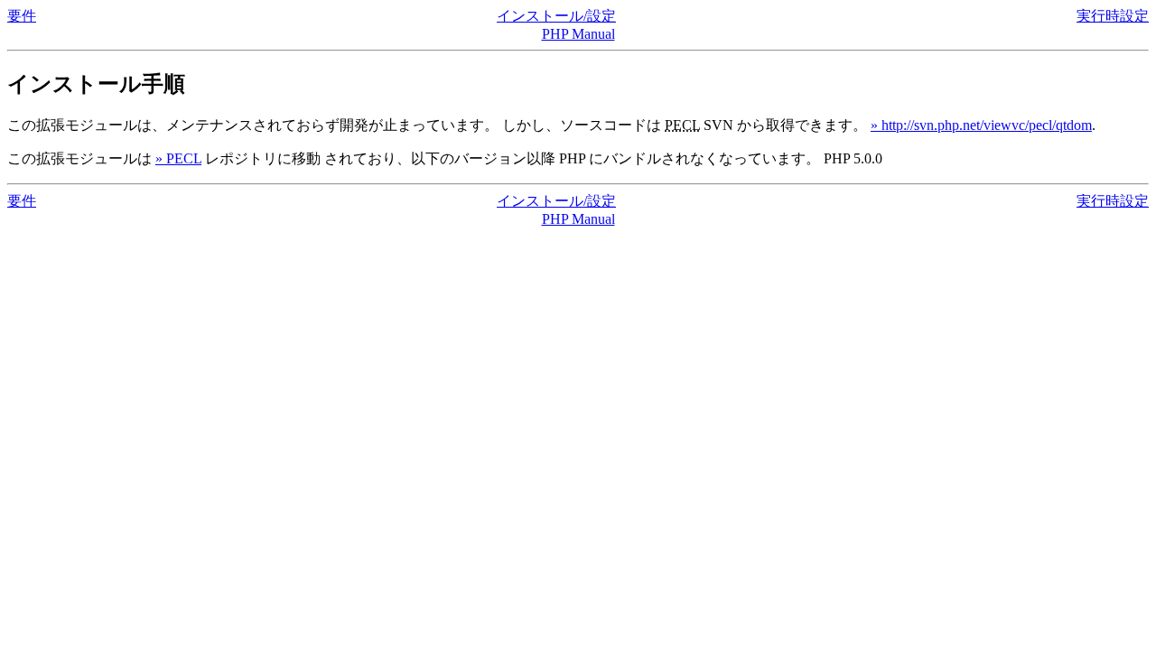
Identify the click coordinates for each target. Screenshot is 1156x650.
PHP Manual (578, 34)
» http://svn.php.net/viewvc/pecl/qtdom (981, 125)
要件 (21, 15)
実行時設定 (1113, 15)
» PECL (178, 158)
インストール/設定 (556, 15)
